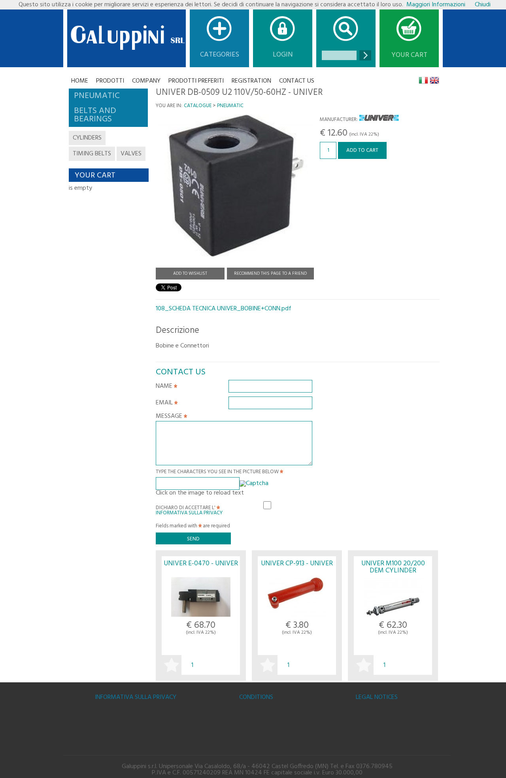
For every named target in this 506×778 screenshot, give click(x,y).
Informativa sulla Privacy (189, 513)
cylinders (87, 138)
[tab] (108, 96)
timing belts (92, 154)
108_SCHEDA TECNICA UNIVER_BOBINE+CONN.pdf (223, 309)
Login (283, 54)
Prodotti (110, 81)
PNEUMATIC (230, 106)
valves (131, 154)
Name (165, 387)
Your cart (409, 55)
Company (146, 81)
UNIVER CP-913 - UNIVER (297, 563)
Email (165, 404)
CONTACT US (296, 81)
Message (170, 417)
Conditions (256, 697)
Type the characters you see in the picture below (218, 472)
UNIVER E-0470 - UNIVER (201, 563)
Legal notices (377, 697)
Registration (251, 81)
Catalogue (197, 106)
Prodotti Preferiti (196, 81)
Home (79, 81)
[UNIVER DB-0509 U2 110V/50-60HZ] (235, 260)
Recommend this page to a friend (270, 273)
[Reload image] (254, 483)
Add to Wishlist (190, 273)
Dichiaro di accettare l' (189, 509)
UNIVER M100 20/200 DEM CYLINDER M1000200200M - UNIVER (393, 570)
